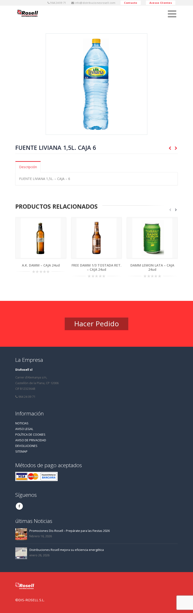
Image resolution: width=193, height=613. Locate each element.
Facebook (19, 506)
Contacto (130, 2)
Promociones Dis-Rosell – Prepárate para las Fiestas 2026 (69, 531)
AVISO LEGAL (24, 429)
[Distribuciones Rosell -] (28, 14)
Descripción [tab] (28, 167)
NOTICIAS (21, 423)
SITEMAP (21, 452)
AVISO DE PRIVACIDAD (30, 440)
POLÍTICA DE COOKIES (30, 435)
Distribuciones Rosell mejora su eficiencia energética (66, 550)
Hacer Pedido (96, 323)
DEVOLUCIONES (26, 446)
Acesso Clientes (160, 2)
